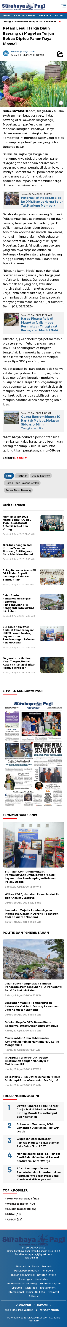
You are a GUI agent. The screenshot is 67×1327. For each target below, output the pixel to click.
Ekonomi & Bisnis (24, 15)
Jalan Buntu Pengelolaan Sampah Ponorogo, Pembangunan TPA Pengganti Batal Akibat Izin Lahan (18, 603)
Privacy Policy (49, 1310)
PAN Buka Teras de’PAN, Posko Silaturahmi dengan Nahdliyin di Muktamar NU (27, 1061)
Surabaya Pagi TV (50, 1283)
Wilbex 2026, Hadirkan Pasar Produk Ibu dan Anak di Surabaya (32, 896)
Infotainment (47, 1287)
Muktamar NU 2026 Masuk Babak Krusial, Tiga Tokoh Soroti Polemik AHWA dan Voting (17, 523)
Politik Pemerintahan (26, 1270)
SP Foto (40, 1292)
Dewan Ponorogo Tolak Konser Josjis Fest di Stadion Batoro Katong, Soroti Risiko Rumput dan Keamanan (37, 1111)
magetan (21, 475)
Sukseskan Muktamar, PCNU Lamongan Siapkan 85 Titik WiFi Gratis (38, 1128)
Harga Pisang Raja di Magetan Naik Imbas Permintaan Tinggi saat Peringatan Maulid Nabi (39, 324)
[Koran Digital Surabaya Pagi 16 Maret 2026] (33, 752)
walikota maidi (21, 1203)
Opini (29, 1292)
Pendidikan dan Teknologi (22, 1283)
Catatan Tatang (46, 1275)
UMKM (14, 1219)
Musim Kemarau (21, 1209)
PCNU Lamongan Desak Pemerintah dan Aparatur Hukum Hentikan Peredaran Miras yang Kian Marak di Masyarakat (39, 1174)
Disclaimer (23, 1304)
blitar (14, 1214)
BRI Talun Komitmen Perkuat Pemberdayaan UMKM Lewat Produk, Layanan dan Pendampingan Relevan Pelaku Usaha (19, 634)
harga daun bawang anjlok (22, 483)
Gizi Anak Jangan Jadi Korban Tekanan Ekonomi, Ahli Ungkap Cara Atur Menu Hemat (18, 550)
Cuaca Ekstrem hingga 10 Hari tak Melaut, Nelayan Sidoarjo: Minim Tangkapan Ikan (40, 422)
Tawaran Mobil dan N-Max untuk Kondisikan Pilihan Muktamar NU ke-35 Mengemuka (32, 1041)
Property (45, 15)
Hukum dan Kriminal (23, 1275)
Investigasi (25, 1279)
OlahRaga (31, 1287)
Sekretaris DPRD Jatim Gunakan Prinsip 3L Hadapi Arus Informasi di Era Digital (32, 1078)
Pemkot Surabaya (23, 1198)
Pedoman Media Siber (19, 1310)
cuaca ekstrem (41, 475)
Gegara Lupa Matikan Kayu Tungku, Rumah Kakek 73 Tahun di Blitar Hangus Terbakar (19, 663)
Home (6, 15)
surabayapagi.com (23, 51)
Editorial (33, 1296)
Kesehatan (41, 1279)
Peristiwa (47, 1270)
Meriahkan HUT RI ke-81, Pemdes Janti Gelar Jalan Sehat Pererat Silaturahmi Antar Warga (38, 1157)
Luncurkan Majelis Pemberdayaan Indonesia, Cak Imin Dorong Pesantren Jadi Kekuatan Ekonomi (31, 914)
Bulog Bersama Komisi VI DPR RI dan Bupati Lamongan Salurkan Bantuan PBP (19, 575)
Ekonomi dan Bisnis (27, 1266)
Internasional (16, 1292)
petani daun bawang (18, 490)
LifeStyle (17, 1287)
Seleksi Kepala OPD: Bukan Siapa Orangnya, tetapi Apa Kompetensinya (31, 1023)
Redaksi (42, 1304)
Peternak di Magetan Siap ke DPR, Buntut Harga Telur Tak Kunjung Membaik (42, 202)
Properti (47, 1266)
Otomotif (53, 1292)
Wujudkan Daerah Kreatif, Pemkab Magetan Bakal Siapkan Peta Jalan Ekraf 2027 (38, 1142)
